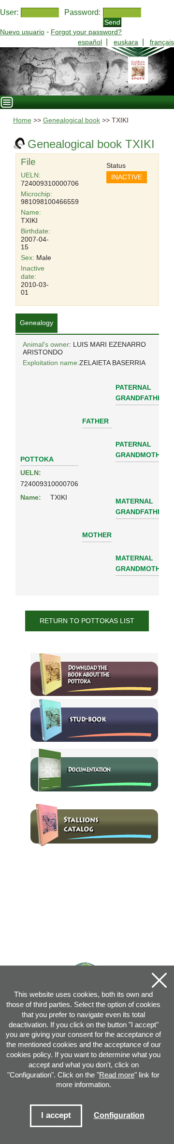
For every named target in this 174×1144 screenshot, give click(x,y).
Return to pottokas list (87, 621)
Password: (82, 12)
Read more (116, 1075)
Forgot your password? (86, 32)
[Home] (87, 71)
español (90, 42)
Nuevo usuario (22, 32)
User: (9, 12)
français (162, 42)
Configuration (119, 1115)
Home (22, 120)
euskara (126, 42)
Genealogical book (71, 120)
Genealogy (36, 323)
